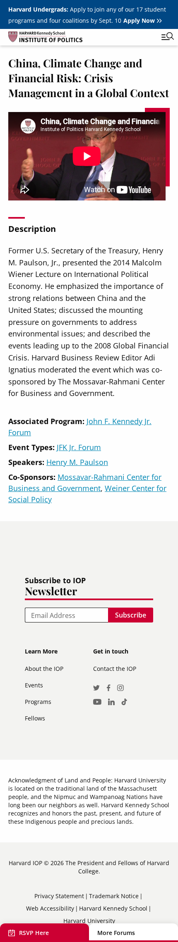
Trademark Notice (114, 896)
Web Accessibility (50, 908)
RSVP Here (34, 933)
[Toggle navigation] (161, 37)
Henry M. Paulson (77, 462)
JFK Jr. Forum (79, 447)
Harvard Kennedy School (113, 908)
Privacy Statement (59, 896)
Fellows (35, 718)
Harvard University (89, 921)
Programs (38, 702)
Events (34, 685)
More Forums (116, 933)
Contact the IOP (114, 669)
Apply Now (139, 20)
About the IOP (44, 669)
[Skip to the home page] (80, 38)
